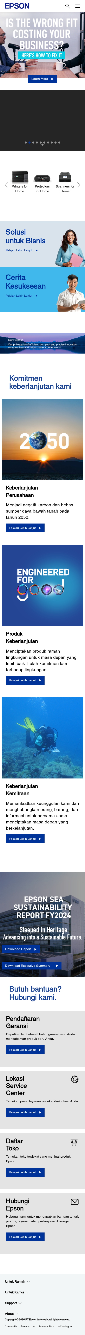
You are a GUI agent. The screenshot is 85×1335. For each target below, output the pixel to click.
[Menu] (77, 6)
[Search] (67, 6)
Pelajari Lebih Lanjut (19, 250)
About (9, 1314)
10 (59, 143)
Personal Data (46, 1326)
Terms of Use (28, 1326)
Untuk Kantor (14, 1292)
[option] (42, 81)
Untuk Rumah (15, 1281)
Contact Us (11, 1326)
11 (42, 145)
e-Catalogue (65, 1326)
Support (11, 1303)
